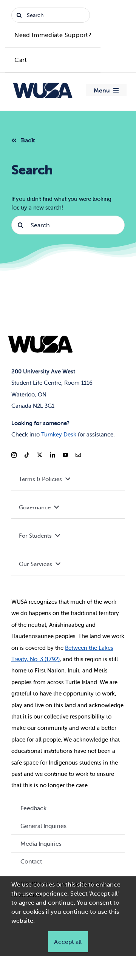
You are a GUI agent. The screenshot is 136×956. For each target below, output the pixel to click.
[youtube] (65, 455)
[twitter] (39, 455)
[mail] (78, 455)
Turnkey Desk (58, 434)
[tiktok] (26, 455)
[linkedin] (52, 455)
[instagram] (14, 455)
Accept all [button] (68, 941)
